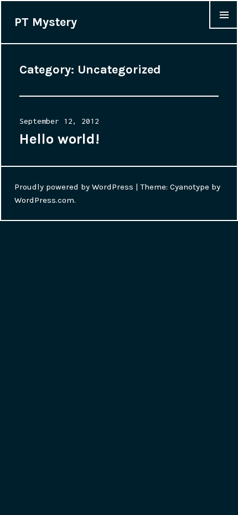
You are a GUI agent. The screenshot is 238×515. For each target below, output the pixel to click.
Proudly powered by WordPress (73, 187)
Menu (224, 28)
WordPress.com (44, 200)
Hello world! (59, 139)
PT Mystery (45, 22)
